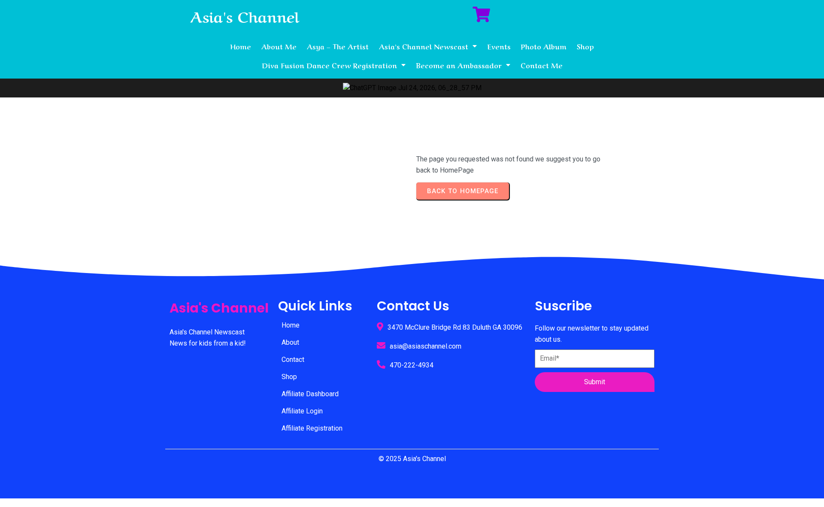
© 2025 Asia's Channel (412, 459)
